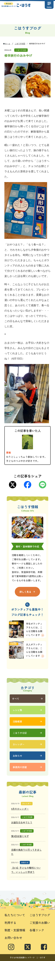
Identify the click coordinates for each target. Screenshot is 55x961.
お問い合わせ (13, 938)
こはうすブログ (39, 915)
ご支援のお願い (39, 922)
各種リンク (36, 930)
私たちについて (15, 915)
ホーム (7, 43)
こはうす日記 (20, 43)
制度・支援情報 (15, 930)
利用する (10, 922)
